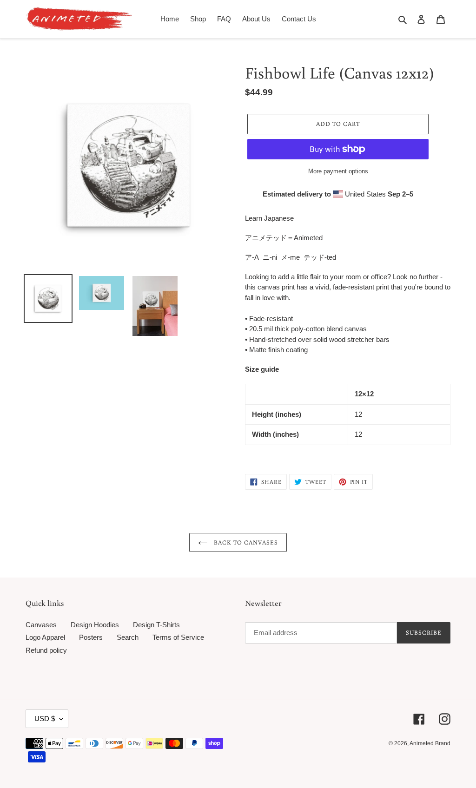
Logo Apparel (45, 637)
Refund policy (46, 650)
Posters (91, 637)
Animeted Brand (430, 743)
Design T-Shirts (156, 625)
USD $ (44, 718)
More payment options (338, 171)
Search (128, 637)
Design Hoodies (95, 625)
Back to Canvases (245, 542)
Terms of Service (178, 637)
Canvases (41, 625)
